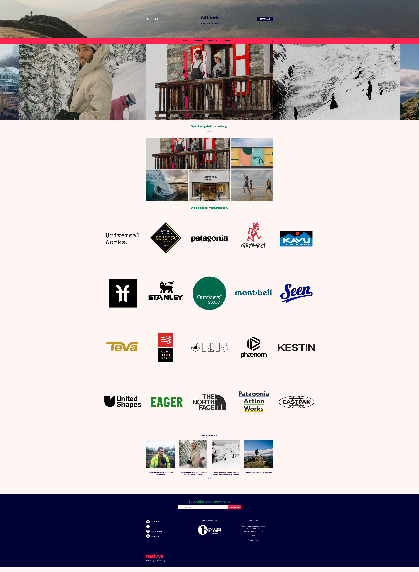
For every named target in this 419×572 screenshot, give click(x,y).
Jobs (253, 536)
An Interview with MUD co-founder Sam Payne (160, 473)
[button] (209, 478)
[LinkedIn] (158, 19)
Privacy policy (253, 540)
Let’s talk (228, 41)
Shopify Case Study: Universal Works (209, 185)
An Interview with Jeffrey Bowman (259, 472)
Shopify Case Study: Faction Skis (188, 153)
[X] (151, 19)
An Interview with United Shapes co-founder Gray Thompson (193, 473)
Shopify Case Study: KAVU (251, 185)
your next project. (258, 526)
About (210, 41)
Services (186, 41)
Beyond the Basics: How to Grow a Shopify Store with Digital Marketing (251, 153)
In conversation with (209, 435)
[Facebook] (147, 19)
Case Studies (199, 41)
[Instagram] (154, 19)
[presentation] (73, 82)
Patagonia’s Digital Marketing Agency (167, 185)
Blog (218, 41)
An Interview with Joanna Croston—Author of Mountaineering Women (225, 473)
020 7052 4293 (254, 529)
